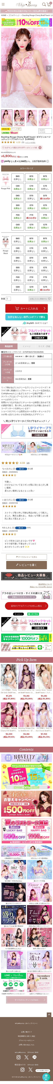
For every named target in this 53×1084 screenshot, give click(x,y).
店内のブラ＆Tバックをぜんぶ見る (26, 606)
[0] (48, 5)
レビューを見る (30, 142)
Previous (4, 68)
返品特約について (45, 584)
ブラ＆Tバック (14, 15)
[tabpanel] (26, 22)
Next (48, 68)
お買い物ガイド (26, 1032)
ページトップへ (49, 1014)
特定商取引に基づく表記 (26, 1036)
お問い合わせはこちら (26, 1045)
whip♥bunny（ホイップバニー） (26, 1023)
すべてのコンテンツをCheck (26, 1000)
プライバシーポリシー (26, 1040)
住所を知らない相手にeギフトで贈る (26, 317)
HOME (3, 15)
